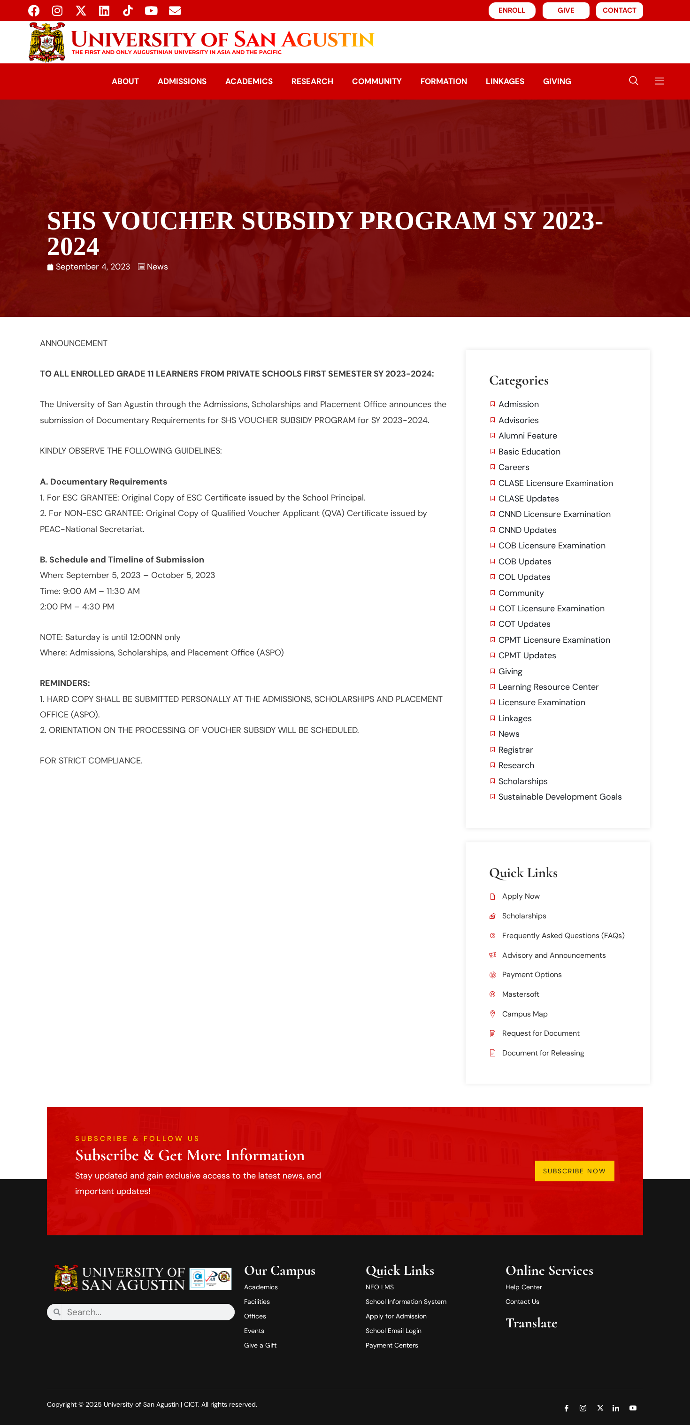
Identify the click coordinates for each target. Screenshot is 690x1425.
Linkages (505, 81)
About (125, 81)
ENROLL (511, 10)
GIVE (566, 10)
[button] (634, 81)
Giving (557, 81)
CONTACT (619, 10)
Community (377, 81)
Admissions (182, 81)
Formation (444, 81)
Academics (249, 81)
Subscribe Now (574, 1171)
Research (312, 81)
